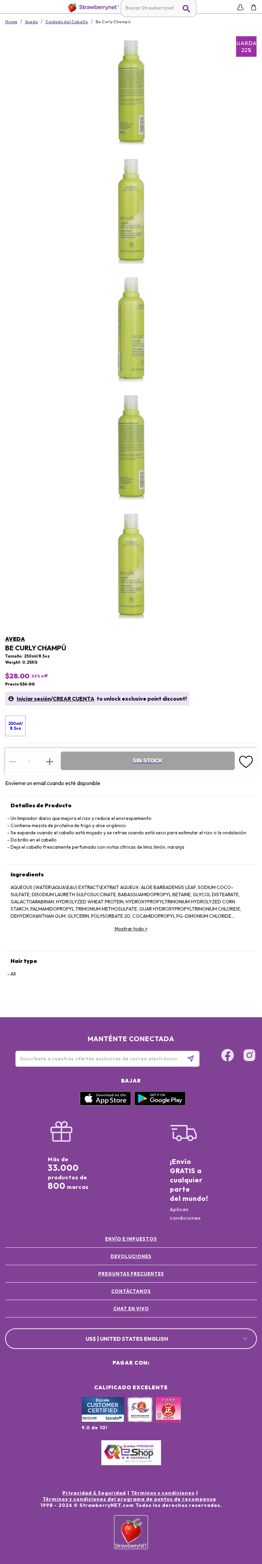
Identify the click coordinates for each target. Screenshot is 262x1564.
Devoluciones (131, 1256)
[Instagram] (249, 1056)
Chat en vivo (131, 1308)
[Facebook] (227, 1056)
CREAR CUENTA (73, 698)
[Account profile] (240, 7)
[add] (49, 761)
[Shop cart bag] (253, 7)
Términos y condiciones (162, 1493)
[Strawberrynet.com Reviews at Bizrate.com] (103, 1420)
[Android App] (160, 1104)
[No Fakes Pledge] (168, 1417)
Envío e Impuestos (131, 1239)
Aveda (15, 638)
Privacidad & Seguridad (94, 1493)
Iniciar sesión (34, 698)
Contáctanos (131, 1291)
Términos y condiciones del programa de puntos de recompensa (129, 1499)
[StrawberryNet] (92, 7)
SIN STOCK (148, 761)
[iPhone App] (105, 1104)
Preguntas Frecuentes (131, 1273)
